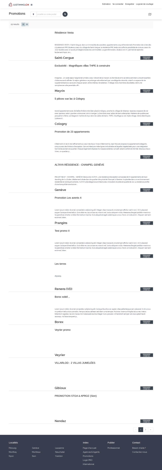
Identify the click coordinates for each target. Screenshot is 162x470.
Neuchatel (60, 452)
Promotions (88, 456)
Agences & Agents (91, 452)
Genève (35, 448)
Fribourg (12, 448)
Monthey (13, 452)
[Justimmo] (19, 4)
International (88, 464)
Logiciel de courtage (144, 4)
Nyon (11, 456)
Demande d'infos (146, 58)
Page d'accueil (89, 448)
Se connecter (118, 4)
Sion (34, 456)
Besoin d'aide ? (139, 448)
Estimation (106, 4)
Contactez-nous (139, 452)
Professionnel (114, 448)
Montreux (36, 452)
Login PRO (87, 460)
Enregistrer (129, 4)
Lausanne (59, 448)
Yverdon (59, 456)
